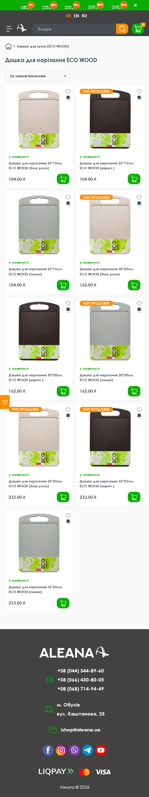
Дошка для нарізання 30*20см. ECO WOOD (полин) (107, 377)
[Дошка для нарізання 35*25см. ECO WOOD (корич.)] (110, 437)
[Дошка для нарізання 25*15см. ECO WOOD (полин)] (39, 225)
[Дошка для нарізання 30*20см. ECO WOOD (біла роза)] (110, 225)
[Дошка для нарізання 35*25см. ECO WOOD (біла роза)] (39, 437)
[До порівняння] (68, 98)
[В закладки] (68, 91)
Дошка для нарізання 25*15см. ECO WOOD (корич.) (107, 165)
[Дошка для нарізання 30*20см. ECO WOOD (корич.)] (39, 331)
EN (76, 15)
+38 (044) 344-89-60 (81, 671)
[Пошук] (122, 29)
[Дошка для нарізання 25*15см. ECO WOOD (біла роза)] (39, 119)
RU (84, 15)
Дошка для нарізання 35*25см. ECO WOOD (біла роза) (36, 483)
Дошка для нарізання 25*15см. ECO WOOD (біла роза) (36, 165)
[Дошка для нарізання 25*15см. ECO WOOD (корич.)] (110, 119)
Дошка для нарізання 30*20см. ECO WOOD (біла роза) (107, 271)
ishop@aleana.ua (80, 729)
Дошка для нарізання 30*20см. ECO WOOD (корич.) (36, 377)
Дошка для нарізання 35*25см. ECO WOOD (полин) (36, 589)
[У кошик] (63, 179)
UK (68, 15)
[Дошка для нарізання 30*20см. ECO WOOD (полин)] (110, 331)
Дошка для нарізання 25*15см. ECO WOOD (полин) (36, 271)
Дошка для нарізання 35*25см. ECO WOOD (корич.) (107, 483)
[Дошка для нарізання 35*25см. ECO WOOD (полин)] (39, 543)
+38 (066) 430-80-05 (81, 680)
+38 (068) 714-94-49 (81, 689)
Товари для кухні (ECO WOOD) (43, 46)
